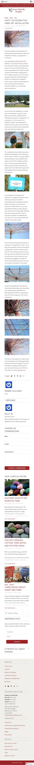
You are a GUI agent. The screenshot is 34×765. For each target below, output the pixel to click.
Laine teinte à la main (11, 743)
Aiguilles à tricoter (10, 755)
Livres (6, 752)
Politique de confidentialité (12, 678)
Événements (8, 722)
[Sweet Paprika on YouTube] (8, 686)
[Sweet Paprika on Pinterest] (11, 686)
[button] (29, 764)
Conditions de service (11, 675)
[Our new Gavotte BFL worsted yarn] (17, 487)
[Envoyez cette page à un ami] (23, 376)
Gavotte (10, 507)
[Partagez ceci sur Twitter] (11, 376)
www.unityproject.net (19, 370)
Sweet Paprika (18, 762)
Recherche (7, 681)
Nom (6, 436)
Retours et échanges (10, 672)
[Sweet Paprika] (17, 10)
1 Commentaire (8, 28)
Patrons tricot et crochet (11, 749)
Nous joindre (8, 734)
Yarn (15, 18)
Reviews (11, 584)
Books (6, 584)
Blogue (6, 731)
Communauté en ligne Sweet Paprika (15, 725)
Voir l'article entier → (11, 519)
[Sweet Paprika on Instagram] (14, 686)
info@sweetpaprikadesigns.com (13, 715)
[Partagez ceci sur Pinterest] (17, 376)
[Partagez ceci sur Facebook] (14, 376)
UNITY (6, 79)
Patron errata (8, 666)
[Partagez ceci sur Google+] (20, 376)
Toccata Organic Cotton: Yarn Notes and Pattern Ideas (15, 543)
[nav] (4, 1)
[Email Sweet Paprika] (17, 686)
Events (6, 18)
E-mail (7, 444)
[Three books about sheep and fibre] (17, 574)
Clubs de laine (9, 746)
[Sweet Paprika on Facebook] (5, 686)
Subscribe (17, 641)
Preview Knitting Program (12, 728)
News (11, 18)
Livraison (7, 669)
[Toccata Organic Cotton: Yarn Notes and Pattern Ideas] (17, 529)
